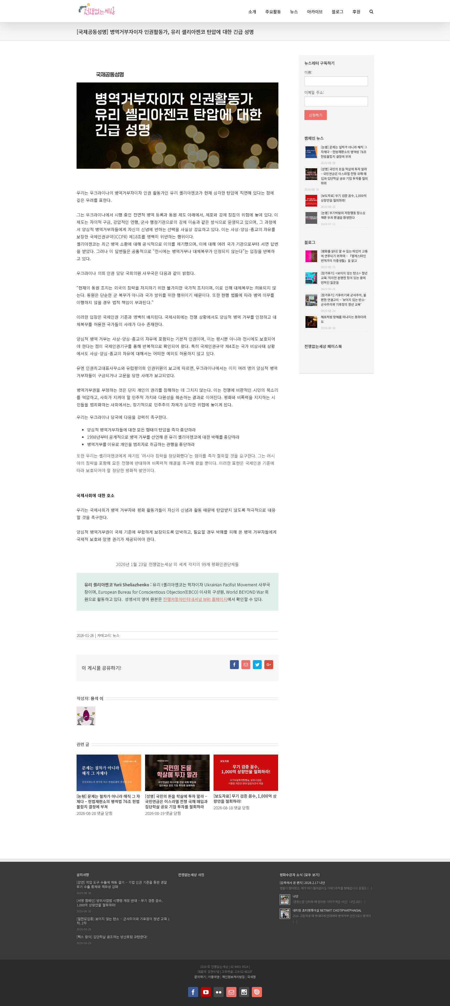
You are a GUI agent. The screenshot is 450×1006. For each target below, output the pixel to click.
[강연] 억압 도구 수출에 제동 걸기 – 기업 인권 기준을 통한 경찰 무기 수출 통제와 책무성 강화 (122, 884)
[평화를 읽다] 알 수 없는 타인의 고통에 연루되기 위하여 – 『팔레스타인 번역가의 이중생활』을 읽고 (344, 256)
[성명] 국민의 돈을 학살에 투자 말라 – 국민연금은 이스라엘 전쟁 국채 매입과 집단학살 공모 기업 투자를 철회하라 (176, 801)
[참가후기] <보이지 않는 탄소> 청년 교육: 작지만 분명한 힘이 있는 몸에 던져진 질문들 (344, 278)
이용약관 (214, 976)
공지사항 (83, 874)
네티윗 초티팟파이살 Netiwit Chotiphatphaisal (327, 910)
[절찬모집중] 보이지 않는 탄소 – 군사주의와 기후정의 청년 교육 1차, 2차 (123, 921)
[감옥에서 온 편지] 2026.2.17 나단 (302, 882)
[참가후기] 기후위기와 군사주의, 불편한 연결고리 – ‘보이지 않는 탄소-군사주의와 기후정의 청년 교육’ (343, 299)
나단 (295, 896)
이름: (308, 72)
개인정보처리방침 (233, 976)
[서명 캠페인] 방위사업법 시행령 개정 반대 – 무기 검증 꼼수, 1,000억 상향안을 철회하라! (119, 902)
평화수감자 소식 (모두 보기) (300, 874)
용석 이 (97, 698)
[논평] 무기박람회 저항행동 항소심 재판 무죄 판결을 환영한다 (343, 215)
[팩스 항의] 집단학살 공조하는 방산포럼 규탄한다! (112, 936)
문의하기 (200, 976)
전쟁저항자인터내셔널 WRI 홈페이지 (195, 599)
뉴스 (116, 635)
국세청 (251, 976)
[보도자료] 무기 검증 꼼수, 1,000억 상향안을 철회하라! (245, 798)
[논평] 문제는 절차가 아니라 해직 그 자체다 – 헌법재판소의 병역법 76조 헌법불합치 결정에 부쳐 (108, 801)
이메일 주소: (314, 92)
